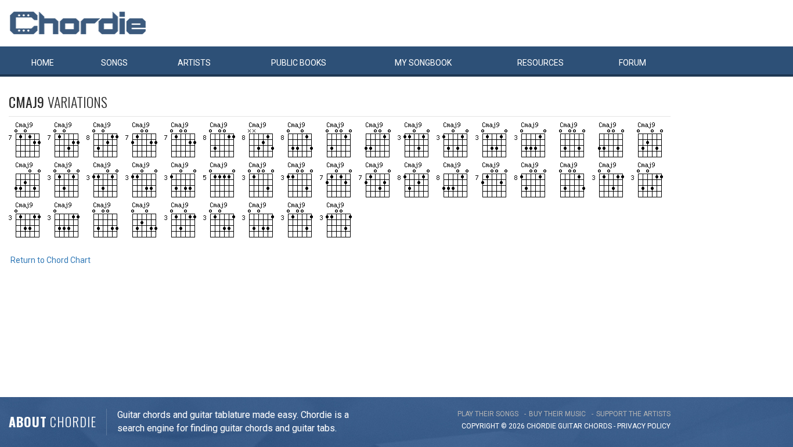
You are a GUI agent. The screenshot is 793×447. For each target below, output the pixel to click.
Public (298, 62)
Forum (632, 62)
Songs (114, 62)
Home (42, 62)
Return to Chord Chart (50, 260)
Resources (540, 62)
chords (598, 426)
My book (423, 62)
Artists (194, 62)
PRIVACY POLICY (644, 426)
